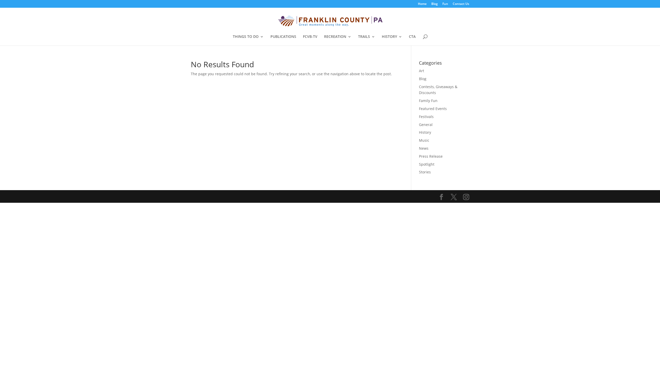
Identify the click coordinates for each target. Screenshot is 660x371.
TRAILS (364, 37)
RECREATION (335, 37)
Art (421, 70)
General (426, 124)
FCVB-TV (310, 37)
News (423, 148)
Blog (434, 4)
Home (422, 4)
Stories (425, 172)
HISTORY (389, 37)
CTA (412, 37)
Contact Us (461, 4)
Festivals (426, 116)
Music (424, 140)
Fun (445, 4)
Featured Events (433, 108)
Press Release (431, 156)
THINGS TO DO (246, 37)
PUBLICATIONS (283, 37)
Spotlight (426, 164)
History (425, 132)
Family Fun (428, 100)
